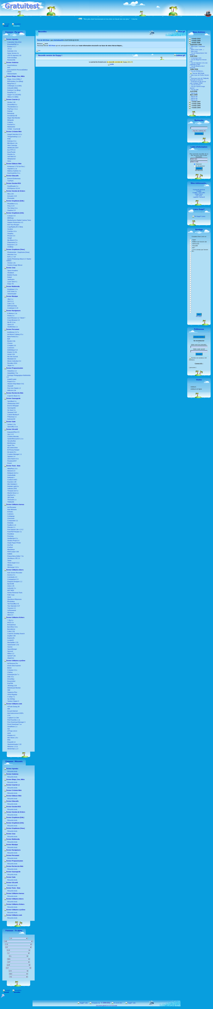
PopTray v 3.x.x (12, 109)
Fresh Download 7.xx (14, 724)
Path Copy (10, 595)
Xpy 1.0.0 (10, 434)
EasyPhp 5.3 (11, 92)
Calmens (10, 514)
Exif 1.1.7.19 (11, 257)
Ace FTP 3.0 (11, 150)
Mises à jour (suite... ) (197, 49)
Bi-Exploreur (11, 625)
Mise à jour (194, 51)
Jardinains (10, 279)
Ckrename (10, 518)
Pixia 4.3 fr (10, 206)
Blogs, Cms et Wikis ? (14, 79)
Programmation (17, 368)
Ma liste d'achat (12, 357)
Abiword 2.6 (11, 471)
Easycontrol (11, 681)
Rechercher (199, 133)
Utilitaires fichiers (18, 617)
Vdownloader (11, 294)
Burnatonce (11, 629)
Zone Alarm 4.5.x (13, 459)
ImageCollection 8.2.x (14, 134)
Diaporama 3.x (12, 242)
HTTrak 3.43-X (12, 731)
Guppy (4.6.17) (128, 62)
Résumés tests (12, 771)
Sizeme (9, 647)
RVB (8, 139)
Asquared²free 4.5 (13, 432)
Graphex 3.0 (11, 210)
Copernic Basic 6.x (13, 396)
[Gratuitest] (23, 11)
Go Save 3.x (11, 410)
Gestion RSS (16, 183)
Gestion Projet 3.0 (13, 540)
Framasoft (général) (199, 189)
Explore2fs (11, 638)
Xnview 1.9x (11, 263)
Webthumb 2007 (12, 148)
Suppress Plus (12, 692)
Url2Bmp (10, 247)
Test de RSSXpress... (197, 71)
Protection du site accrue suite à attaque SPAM (198, 82)
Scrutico (10, 229)
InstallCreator (11, 379)
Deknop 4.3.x (11, 141)
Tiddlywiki (10, 502)
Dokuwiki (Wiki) (12, 88)
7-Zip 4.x (10, 620)
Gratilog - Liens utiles (199, 192)
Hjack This (10, 445)
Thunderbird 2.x (12, 107)
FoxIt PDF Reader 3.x (14, 532)
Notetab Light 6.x (13, 486)
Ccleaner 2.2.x (12, 670)
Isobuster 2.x (11, 588)
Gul (8, 729)
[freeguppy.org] (95, 1003)
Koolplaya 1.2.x (12, 289)
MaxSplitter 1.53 (12, 642)
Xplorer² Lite (11, 656)
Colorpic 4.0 (11, 216)
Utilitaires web (17, 704)
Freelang (10, 536)
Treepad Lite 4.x (12, 491)
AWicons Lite (11, 390)
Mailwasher (11, 127)
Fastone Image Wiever (14, 265)
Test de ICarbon (196, 84)
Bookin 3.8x (11, 341)
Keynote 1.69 (11, 482)
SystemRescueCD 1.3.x (15, 439)
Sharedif (10, 386)
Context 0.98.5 (12, 480)
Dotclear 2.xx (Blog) (14, 90)
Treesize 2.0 (11, 608)
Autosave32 (11, 419)
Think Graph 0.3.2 (13, 563)
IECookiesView (12, 448)
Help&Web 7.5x (12, 373)
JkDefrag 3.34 (12, 686)
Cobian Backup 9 (13, 414)
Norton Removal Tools (14, 593)
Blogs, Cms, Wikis (18, 76)
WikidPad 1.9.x (12, 468)
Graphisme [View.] (18, 249)
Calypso (10, 122)
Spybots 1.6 (11, 456)
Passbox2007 (12, 461)
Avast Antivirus (12, 65)
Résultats (199, 316)
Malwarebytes (12, 74)
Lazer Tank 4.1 (12, 282)
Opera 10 (10, 324)
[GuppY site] (83, 1003)
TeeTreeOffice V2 (13, 604)
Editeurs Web (16, 164)
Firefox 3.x (10, 316)
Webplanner (11, 159)
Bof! (8, 339)
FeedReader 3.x (12, 186)
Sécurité (15, 429)
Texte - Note (16, 466)
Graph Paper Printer (14, 543)
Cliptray (10, 672)
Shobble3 (10, 273)
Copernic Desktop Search (16, 633)
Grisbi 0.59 (11, 354)
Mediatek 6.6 (11, 359)
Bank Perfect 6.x (12, 337)
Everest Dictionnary (13, 178)
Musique (15, 296)
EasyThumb (11, 152)
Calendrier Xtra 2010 (14, 42)
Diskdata (10, 523)
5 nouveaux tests (196, 58)
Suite (14, 421)
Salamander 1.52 (13, 645)
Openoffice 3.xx (12, 427)
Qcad (9, 597)
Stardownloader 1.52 (14, 744)
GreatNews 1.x (12, 726)
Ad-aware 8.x (11, 452)
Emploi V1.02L (12, 352)
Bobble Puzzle (12, 275)
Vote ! (199, 314)
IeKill (9, 733)
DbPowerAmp (12, 306)
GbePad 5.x (11, 495)
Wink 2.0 (10, 615)
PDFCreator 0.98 (13, 552)
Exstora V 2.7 (11, 46)
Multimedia (16, 286)
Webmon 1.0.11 (12, 746)
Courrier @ (16, 99)
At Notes (10, 512)
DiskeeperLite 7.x (13, 674)
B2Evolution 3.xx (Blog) (15, 81)
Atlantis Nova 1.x (12, 493)
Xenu (9, 161)
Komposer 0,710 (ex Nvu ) (16, 166)
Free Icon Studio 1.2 (14, 388)
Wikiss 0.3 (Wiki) (12, 97)
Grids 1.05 (10, 586)
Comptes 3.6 (11, 345)
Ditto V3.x (10, 677)
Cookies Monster (13, 436)
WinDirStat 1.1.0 (12, 749)
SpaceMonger (12, 649)
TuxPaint (10, 181)
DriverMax (10, 679)
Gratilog (198, 191)
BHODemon (11, 443)
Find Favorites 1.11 (13, 720)
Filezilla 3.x (11, 154)
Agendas (15, 39)
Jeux (13, 268)
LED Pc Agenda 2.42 (14, 55)
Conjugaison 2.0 (12, 579)
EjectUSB (10, 584)
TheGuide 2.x (11, 500)
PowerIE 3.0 (11, 742)
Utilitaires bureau (18, 504)
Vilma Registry (12, 694)
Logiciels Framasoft (199, 197)
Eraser (9, 463)
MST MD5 (10, 590)
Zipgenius (10, 658)
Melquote (10, 120)
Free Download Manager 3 (16, 722)
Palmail (9, 111)
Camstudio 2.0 (12, 577)
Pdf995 (9, 554)
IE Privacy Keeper (13, 450)
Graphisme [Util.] (18, 213)
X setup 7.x (11, 697)
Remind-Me (11, 60)
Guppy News (199, 194)
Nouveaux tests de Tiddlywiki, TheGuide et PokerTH (199, 79)
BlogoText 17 (11, 83)
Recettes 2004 (12, 363)
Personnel (15, 329)
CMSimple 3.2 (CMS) (14, 86)
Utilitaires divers (18, 570)
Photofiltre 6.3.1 (12, 204)
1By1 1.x (10, 299)
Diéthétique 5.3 (12, 350)
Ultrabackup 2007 (13, 403)
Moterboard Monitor (14, 688)
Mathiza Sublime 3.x (14, 171)
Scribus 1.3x (11, 424)
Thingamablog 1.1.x (14, 137)
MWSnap (10, 218)
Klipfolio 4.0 (11, 735)
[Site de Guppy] (111, 64)
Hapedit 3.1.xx (12, 169)
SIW (8, 690)
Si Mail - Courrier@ (13, 129)
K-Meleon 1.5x (12, 313)
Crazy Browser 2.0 (13, 320)
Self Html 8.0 (11, 156)
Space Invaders (12, 270)
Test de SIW (194, 89)
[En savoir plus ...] (118, 1003)
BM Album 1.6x (12, 143)
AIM (8, 709)
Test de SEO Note (198, 73)
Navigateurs (16, 311)
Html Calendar (12, 145)
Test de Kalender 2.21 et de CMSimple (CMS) (198, 63)
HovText (10, 545)
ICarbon (10, 547)
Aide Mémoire (12, 509)
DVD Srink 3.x (12, 291)
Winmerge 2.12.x (13, 567)
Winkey (9, 565)
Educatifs (15, 176)
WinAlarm (10, 613)
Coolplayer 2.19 (12, 308)
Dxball (9, 277)
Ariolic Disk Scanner (14, 666)
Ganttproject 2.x (12, 538)
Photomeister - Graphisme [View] (18, 252)
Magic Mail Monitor (13, 118)
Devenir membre (199, 337)
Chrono (9, 343)
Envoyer (199, 168)
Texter (9, 560)
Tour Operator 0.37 (13, 606)
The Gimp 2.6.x (12, 208)
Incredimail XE (12, 116)
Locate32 (10, 640)
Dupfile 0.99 (11, 636)
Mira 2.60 (10, 194)
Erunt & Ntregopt (12, 406)
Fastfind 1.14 (11, 525)
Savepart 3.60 (12, 412)
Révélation (11, 601)
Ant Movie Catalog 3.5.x (15, 334)
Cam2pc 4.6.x (12, 231)
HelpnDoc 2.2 (12, 371)
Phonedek (10, 198)
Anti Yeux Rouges (13, 225)
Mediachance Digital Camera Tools (19, 220)
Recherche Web (17, 393)
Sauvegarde (16, 398)
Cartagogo (11, 516)
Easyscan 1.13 (12, 245)
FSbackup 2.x (12, 417)
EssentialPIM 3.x (12, 44)
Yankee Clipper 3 (13, 701)
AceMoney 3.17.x (13, 332)
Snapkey (10, 233)
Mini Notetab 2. (12, 484)
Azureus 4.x (11, 575)
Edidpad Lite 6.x (12, 473)
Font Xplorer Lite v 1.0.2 (15, 529)
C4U (8, 715)
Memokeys (11, 549)
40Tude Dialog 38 (13, 706)
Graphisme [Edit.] (18, 201)
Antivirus (15, 62)
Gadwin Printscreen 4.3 (15, 222)
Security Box (11, 441)
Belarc (9, 668)
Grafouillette (11, 475)
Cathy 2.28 (11, 631)
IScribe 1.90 (11, 102)
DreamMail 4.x (12, 104)
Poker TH (10, 284)
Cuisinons (10, 348)
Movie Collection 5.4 (14, 361)
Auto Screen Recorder (14, 573)
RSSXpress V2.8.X (13, 188)
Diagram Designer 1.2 (14, 581)
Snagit (9, 238)
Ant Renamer (11, 507)
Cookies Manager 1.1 (14, 454)
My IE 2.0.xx (11, 322)
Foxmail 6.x (11, 124)
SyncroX (10, 651)
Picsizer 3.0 (11, 236)
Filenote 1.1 (11, 527)
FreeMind (10, 534)
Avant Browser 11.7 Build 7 (16, 318)
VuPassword (11, 610)
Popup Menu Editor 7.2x (15, 556)
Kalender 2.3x (12, 51)
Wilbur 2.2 (10, 653)
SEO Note (10, 497)
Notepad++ (11, 477)
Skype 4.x (10, 365)
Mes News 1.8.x (12, 738)
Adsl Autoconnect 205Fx (15, 713)
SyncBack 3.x (11, 401)
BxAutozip (10, 113)
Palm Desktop (12, 58)
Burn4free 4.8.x (12, 627)
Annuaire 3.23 (12, 196)
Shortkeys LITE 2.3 (13, 558)
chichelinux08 (58, 40)
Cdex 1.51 (10, 303)
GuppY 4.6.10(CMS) (14, 95)
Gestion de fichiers (18, 191)
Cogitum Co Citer (13, 718)
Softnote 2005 (12, 488)
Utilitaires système (18, 660)
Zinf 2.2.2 (10, 301)
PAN (8, 740)
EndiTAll (10, 683)
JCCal (9, 49)
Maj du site (194, 93)
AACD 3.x (10, 622)
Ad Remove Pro (12, 663)
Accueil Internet (12, 711)
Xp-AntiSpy (11, 699)
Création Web (16, 131)
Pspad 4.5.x (11, 381)
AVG (8, 67)
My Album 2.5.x (12, 240)
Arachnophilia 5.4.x (13, 173)
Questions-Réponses (14, 599)
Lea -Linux (199, 195)
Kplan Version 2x (13, 53)
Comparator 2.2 (12, 521)
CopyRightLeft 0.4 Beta (15, 227)
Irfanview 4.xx (12, 254)
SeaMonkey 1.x (12, 327)
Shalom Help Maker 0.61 (15, 384)
